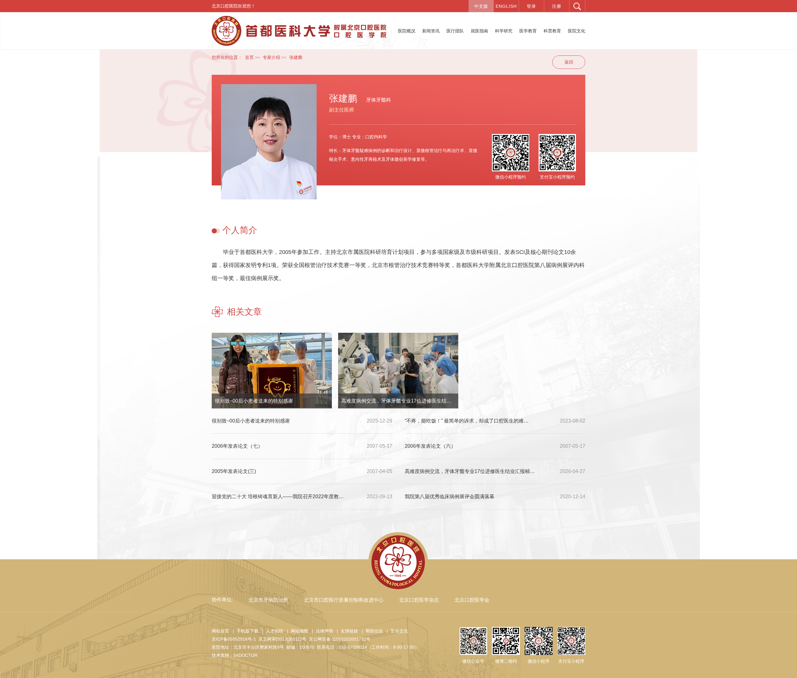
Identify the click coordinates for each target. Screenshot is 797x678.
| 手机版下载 (244, 630)
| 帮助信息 (371, 630)
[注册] (556, 6)
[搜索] (577, 6)
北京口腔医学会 (472, 600)
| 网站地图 (296, 630)
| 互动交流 (396, 630)
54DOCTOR (245, 655)
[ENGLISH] (506, 6)
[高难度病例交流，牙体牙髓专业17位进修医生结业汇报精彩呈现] (398, 370)
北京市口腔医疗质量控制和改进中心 (344, 600)
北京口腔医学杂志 (419, 600)
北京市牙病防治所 (268, 600)
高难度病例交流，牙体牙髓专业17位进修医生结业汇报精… (399, 400)
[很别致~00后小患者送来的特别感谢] (272, 370)
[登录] (531, 6)
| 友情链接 (346, 630)
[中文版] (481, 6)
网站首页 (220, 630)
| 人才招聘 (271, 630)
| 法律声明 (321, 630)
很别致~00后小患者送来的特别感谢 (254, 400)
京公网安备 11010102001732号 (339, 639)
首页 (249, 57)
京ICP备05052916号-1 (234, 639)
